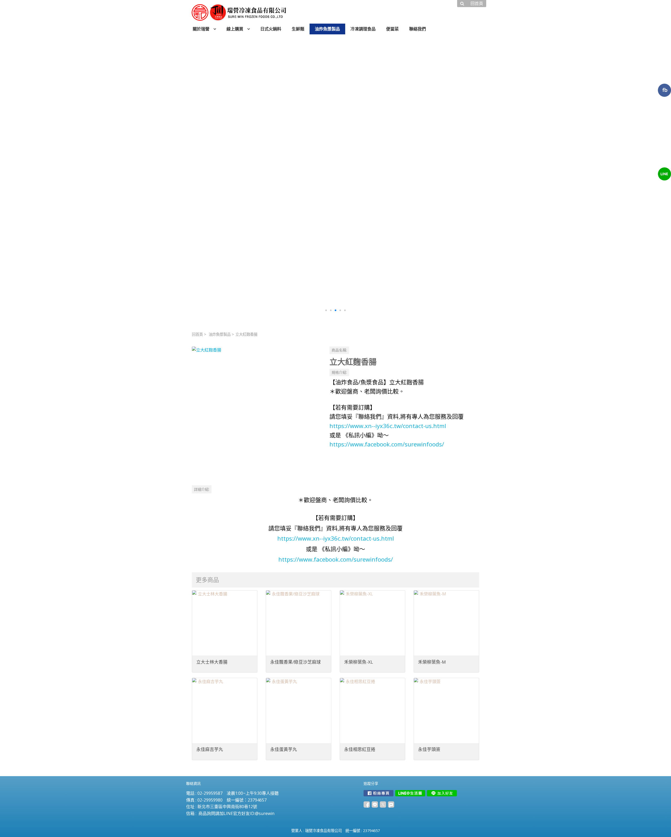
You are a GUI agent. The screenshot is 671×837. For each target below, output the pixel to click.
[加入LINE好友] (442, 793)
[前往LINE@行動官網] (410, 793)
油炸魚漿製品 (220, 334)
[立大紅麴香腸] (256, 411)
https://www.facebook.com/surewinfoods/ (386, 444)
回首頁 (197, 334)
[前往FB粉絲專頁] (378, 793)
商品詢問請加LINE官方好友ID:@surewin (236, 813)
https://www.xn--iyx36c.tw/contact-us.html (387, 426)
